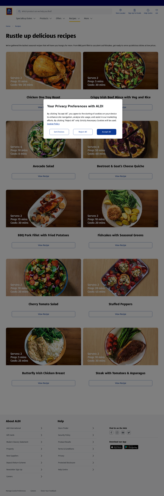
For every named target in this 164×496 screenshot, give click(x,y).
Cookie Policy (53, 123)
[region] (82, 119)
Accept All (106, 132)
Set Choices (59, 132)
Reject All (83, 132)
